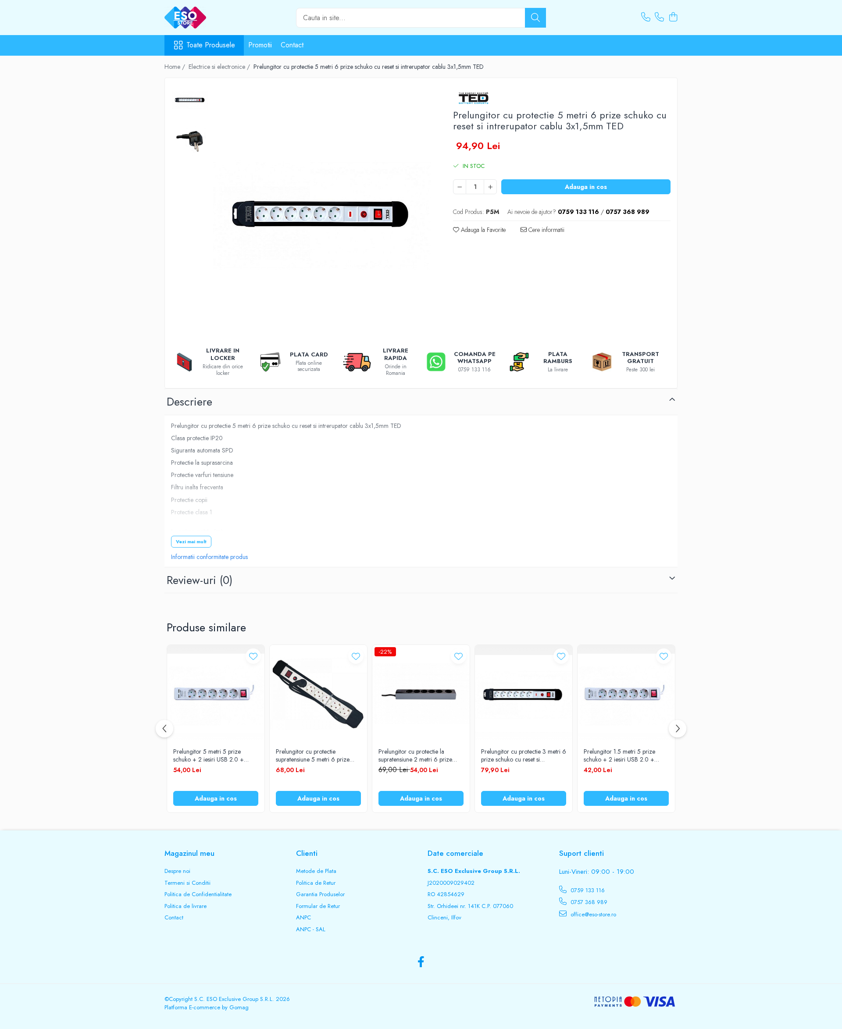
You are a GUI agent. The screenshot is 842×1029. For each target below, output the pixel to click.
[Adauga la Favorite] (253, 656)
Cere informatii (545, 229)
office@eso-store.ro (592, 914)
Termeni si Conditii (187, 883)
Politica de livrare (185, 906)
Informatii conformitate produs (209, 557)
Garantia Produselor (320, 894)
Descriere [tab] (189, 401)
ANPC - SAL (310, 929)
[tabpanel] (322, 211)
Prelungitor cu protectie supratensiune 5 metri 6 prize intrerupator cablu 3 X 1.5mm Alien (313, 755)
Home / (175, 66)
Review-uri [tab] (199, 580)
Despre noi (177, 871)
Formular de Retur (318, 906)
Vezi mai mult (191, 541)
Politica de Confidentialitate (198, 894)
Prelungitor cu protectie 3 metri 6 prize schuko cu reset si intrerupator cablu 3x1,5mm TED (523, 755)
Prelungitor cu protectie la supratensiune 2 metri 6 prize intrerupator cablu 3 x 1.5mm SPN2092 (415, 755)
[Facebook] (421, 962)
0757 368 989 (588, 902)
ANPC (303, 918)
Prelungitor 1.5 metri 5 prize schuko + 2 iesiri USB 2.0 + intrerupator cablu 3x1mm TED (622, 755)
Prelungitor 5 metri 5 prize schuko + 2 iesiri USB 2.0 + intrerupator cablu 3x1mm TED (212, 755)
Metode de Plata (316, 871)
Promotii (260, 45)
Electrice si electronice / (220, 66)
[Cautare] (535, 18)
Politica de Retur (315, 883)
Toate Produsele (210, 45)
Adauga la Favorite (482, 229)
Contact (292, 45)
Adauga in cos (586, 186)
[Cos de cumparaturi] (673, 17)
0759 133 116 (587, 890)
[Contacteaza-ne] (645, 17)
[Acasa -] (208, 17)
